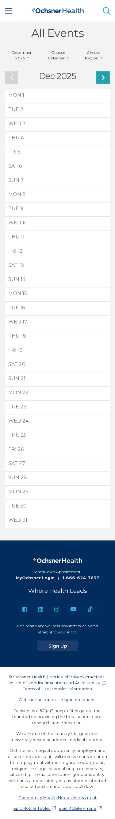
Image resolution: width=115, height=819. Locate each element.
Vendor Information (72, 688)
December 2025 (22, 55)
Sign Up (63, 646)
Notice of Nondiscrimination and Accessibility (54, 682)
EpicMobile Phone (77, 808)
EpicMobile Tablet (32, 808)
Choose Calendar (57, 55)
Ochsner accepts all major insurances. (57, 699)
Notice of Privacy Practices (76, 676)
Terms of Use (36, 688)
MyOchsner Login (35, 577)
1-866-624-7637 (80, 577)
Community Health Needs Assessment (57, 797)
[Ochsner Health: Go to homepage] (58, 10)
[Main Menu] (8, 10)
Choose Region (93, 55)
